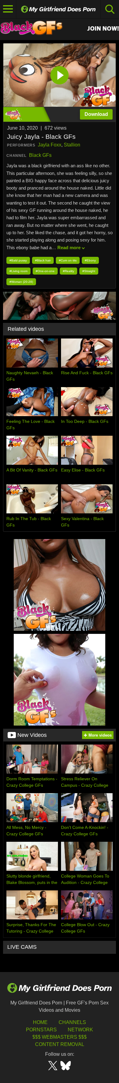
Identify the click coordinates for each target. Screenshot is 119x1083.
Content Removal (59, 1044)
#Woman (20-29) (21, 281)
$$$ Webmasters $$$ (59, 1037)
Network (80, 1029)
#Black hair (43, 260)
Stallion (72, 144)
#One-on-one (45, 271)
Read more (69, 247)
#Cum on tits (68, 260)
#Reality (68, 271)
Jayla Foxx (49, 144)
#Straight (88, 271)
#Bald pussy (18, 260)
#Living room (18, 271)
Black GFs (40, 155)
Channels (72, 1022)
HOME (40, 1022)
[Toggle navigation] (8, 9)
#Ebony (90, 260)
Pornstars (41, 1029)
